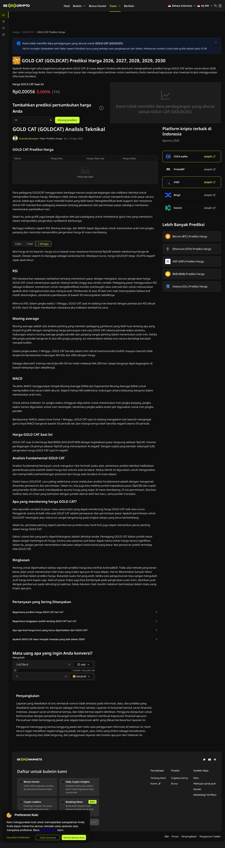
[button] (85, 612)
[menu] (4, 25)
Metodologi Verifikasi (204, 794)
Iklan (196, 777)
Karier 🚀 (156, 783)
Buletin (77, 6)
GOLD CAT (28, 32)
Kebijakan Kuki (48, 830)
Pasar (113, 6)
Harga (16, 32)
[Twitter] (204, 760)
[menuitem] (4, 15)
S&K (166, 836)
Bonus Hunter (97, 6)
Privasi (175, 836)
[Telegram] (214, 760)
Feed (67, 6)
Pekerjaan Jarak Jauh (204, 783)
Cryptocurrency (179, 777)
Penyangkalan (189, 836)
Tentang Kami (158, 777)
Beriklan (129, 6)
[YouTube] (209, 760)
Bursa (174, 783)
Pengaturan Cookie (209, 836)
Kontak (197, 789)
